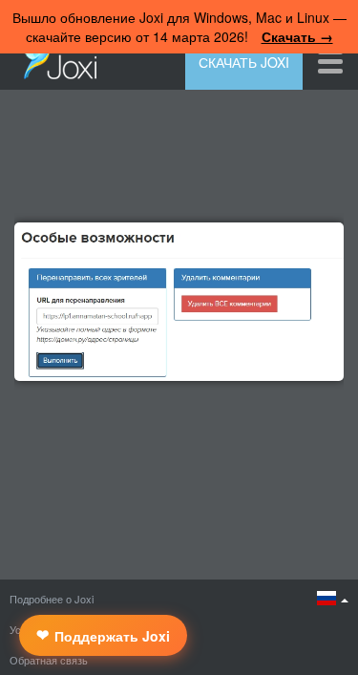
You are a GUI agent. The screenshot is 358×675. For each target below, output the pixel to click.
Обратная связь (49, 659)
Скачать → (297, 36)
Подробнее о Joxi (52, 598)
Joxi (55, 60)
